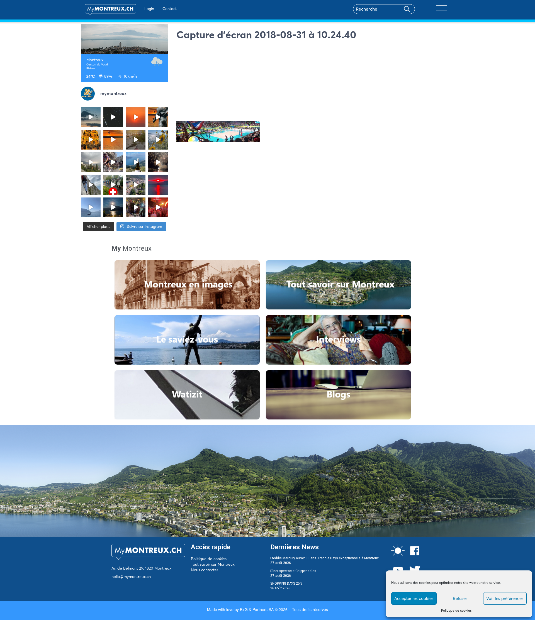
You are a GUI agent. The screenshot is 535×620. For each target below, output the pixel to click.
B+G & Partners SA (257, 609)
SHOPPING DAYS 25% (286, 583)
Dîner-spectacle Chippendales (293, 571)
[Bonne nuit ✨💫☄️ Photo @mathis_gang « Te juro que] (113, 207)
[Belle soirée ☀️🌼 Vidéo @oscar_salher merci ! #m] (158, 140)
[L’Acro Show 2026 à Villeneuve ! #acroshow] (91, 117)
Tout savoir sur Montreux (213, 564)
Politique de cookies (456, 610)
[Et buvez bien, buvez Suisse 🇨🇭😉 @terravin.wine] (135, 162)
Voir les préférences (505, 598)
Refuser (460, 598)
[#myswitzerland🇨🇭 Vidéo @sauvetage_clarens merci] (158, 162)
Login (149, 8)
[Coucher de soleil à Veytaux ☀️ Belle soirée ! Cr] (158, 185)
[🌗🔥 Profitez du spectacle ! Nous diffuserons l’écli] (158, 117)
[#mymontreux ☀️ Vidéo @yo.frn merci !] (135, 185)
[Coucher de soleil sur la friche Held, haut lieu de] (135, 140)
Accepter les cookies (414, 598)
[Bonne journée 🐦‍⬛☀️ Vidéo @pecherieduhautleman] (91, 207)
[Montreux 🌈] (158, 207)
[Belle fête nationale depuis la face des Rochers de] (91, 185)
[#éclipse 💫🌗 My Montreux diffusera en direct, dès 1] (113, 140)
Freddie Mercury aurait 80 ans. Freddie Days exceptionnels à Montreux (324, 558)
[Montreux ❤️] (135, 207)
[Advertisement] (315, 82)
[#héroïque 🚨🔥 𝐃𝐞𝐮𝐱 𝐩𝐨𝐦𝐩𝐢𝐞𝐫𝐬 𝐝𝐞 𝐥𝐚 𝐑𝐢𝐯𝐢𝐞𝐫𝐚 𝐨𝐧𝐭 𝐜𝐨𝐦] (91, 140)
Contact (169, 8)
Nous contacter (204, 569)
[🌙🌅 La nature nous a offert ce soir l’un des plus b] (135, 117)
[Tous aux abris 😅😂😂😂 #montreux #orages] (91, 162)
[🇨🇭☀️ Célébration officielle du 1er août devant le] (113, 185)
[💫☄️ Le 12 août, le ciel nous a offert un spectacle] (113, 117)
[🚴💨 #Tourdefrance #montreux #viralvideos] (113, 162)
